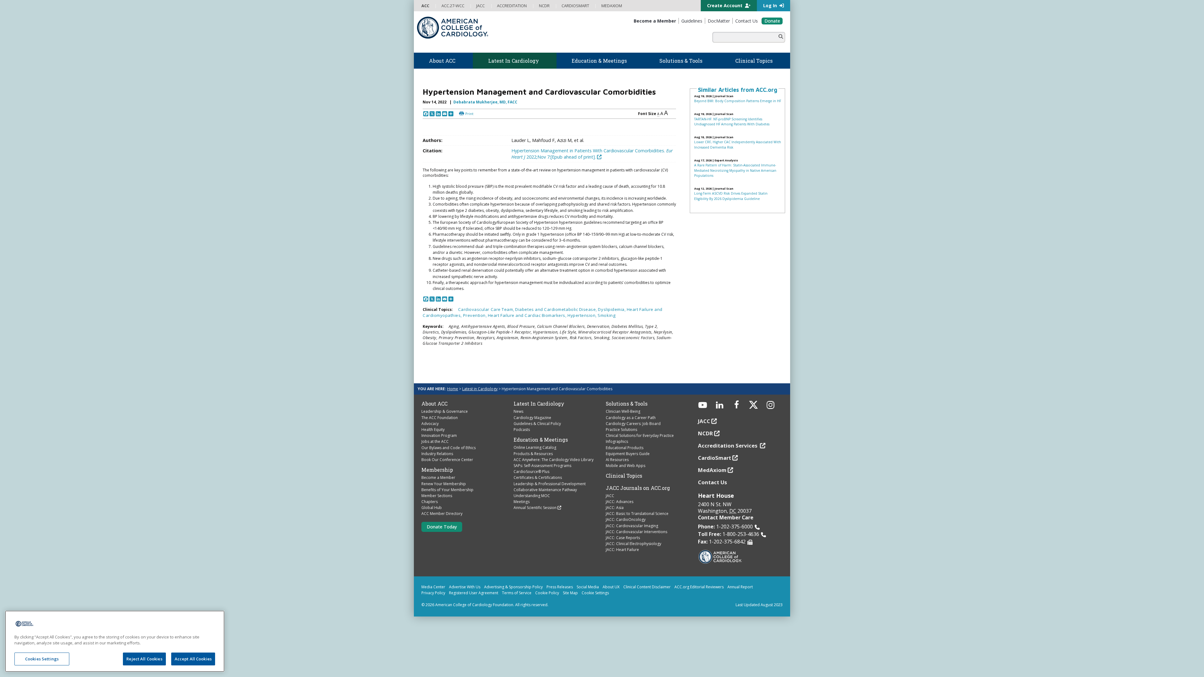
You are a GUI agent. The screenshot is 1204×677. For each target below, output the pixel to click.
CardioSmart (714, 457)
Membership (437, 470)
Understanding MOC (532, 495)
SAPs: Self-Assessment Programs (542, 465)
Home (452, 388)
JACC (610, 495)
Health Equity (433, 429)
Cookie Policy (547, 593)
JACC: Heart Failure (622, 549)
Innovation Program (439, 435)
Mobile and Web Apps (625, 465)
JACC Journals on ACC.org (638, 488)
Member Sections (436, 495)
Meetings (522, 501)
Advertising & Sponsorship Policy (513, 587)
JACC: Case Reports (623, 537)
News (518, 411)
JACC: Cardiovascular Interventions (636, 531)
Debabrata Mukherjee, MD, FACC (485, 102)
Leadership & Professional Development (550, 483)
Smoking (606, 315)
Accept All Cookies (193, 659)
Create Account (725, 5)
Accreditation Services (728, 445)
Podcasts (522, 429)
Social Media (588, 587)
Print (469, 113)
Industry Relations (437, 453)
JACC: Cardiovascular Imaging (632, 525)
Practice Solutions (621, 429)
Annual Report (740, 587)
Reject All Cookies (144, 659)
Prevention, (475, 315)
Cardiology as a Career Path (631, 417)
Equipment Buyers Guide (628, 453)
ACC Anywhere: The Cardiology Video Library (554, 459)
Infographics (617, 441)
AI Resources (617, 459)
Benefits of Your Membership (447, 489)
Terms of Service (516, 593)
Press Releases (560, 587)
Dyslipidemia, (612, 309)
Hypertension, (583, 315)
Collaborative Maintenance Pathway (545, 489)
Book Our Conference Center (447, 459)
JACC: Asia (615, 507)
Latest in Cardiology (480, 388)
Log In (770, 5)
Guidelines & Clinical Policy (537, 423)
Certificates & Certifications (538, 477)
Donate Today (442, 527)
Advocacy (430, 423)
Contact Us (712, 482)
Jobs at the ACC (435, 441)
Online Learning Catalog (535, 447)
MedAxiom (712, 470)
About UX (611, 587)
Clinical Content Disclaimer (647, 587)
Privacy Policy (433, 593)
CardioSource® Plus (531, 471)
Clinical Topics (624, 476)
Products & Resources (533, 453)
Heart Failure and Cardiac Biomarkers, (528, 315)
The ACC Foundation (439, 417)
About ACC (434, 404)
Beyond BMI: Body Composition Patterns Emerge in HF (737, 101)
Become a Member (438, 477)
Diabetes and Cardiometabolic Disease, (556, 309)
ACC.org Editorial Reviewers (699, 587)
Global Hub (431, 507)
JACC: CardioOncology (626, 519)
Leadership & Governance (444, 411)
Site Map (570, 593)
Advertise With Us (464, 587)
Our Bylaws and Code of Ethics (448, 447)
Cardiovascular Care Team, (486, 309)
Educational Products (624, 447)
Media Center (433, 587)
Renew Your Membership (443, 483)
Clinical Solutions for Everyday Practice (640, 435)
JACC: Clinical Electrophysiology (633, 543)
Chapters (429, 501)
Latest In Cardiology (539, 404)
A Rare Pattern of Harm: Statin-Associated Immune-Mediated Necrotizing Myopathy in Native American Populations (735, 170)
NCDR (705, 433)
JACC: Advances (619, 501)
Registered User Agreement (473, 593)
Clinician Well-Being (623, 411)
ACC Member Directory (441, 513)
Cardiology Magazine (532, 417)
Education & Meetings (541, 440)
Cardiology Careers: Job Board (633, 423)
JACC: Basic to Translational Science (637, 513)
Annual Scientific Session (535, 507)
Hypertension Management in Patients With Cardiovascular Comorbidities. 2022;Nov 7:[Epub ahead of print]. (592, 154)
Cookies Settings (42, 659)
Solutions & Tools (626, 404)
